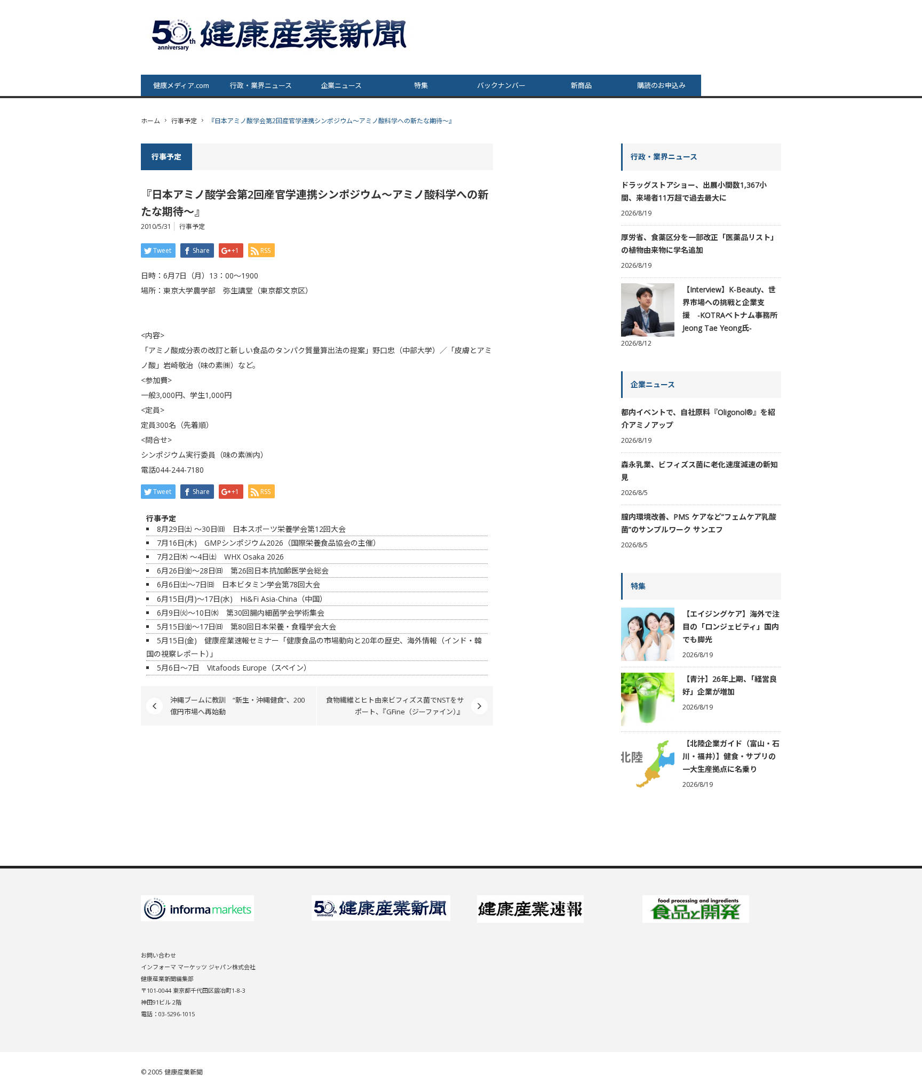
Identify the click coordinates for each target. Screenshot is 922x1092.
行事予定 (184, 120)
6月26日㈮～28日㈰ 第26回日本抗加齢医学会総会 (243, 570)
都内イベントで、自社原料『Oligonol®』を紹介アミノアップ (698, 418)
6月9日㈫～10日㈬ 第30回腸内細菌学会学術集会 (240, 613)
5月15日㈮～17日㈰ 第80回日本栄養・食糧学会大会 (246, 626)
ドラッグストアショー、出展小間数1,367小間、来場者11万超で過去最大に (694, 191)
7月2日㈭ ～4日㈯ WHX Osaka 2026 (220, 557)
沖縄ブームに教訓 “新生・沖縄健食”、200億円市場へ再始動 (237, 705)
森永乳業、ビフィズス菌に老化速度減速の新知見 (699, 470)
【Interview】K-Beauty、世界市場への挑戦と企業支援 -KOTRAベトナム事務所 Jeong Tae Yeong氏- (729, 308)
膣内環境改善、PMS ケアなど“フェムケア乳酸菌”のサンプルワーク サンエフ (698, 523)
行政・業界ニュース (261, 85)
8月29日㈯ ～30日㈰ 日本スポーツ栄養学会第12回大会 (251, 529)
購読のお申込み (661, 85)
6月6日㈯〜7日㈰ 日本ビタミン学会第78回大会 (238, 584)
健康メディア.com (181, 85)
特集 (421, 85)
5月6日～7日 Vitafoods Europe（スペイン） (234, 668)
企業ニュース (341, 85)
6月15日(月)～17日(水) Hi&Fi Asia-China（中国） (242, 599)
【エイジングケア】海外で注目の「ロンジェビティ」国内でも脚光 (731, 626)
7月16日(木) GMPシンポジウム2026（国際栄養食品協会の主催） (268, 543)
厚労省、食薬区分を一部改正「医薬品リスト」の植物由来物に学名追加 (699, 243)
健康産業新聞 (183, 1072)
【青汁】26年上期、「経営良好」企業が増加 (729, 685)
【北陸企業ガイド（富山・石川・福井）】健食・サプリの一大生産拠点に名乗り (731, 756)
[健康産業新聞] (280, 34)
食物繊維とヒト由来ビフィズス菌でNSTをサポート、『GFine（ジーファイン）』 (395, 705)
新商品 (581, 85)
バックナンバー (501, 85)
